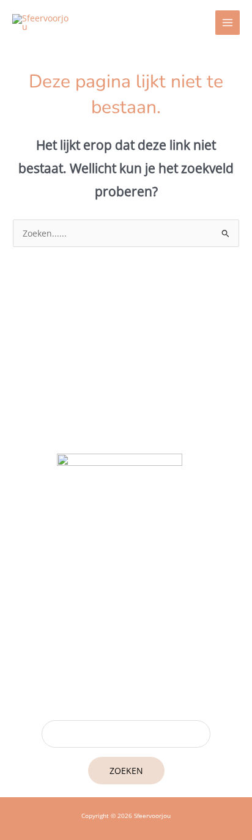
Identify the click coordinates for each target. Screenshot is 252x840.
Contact (126, 678)
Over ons (126, 663)
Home (126, 632)
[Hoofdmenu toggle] (227, 22)
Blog (126, 647)
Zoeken (126, 770)
